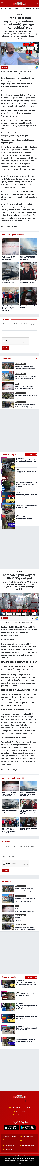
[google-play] (28, 1128)
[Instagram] (19, 1122)
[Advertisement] (19, 430)
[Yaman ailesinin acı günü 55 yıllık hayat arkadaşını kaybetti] (29, 271)
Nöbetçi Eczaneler (10, 1136)
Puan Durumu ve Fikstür (29, 1140)
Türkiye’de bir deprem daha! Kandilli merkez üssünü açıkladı (9, 258)
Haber (19, 14)
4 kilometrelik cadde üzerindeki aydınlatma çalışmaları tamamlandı (26, 367)
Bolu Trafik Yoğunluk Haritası (10, 1141)
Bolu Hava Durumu (28, 1136)
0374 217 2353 (20, 1111)
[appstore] (11, 1128)
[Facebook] (13, 1122)
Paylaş (5, 67)
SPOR (10, 9)
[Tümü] (36, 359)
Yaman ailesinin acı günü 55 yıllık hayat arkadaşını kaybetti (28, 282)
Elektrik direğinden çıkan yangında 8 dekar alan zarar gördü (28, 258)
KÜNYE (28, 9)
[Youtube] (22, 1122)
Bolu (16, 383)
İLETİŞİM (30, 1156)
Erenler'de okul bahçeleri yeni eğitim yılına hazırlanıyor (26, 378)
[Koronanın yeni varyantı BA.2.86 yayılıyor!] (19, 604)
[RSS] (26, 1122)
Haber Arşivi (8, 1149)
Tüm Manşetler (9, 1145)
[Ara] (37, 3)
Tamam (19, 1163)
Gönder (5, 348)
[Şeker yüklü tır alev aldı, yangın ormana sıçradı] (10, 271)
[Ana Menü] (2, 3)
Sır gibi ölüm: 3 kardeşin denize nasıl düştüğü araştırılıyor (26, 406)
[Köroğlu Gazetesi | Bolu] (19, 3)
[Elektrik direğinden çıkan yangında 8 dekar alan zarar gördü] (29, 246)
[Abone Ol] (36, 68)
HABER (3, 9)
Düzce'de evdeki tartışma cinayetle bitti (26, 397)
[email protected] (30, 1101)
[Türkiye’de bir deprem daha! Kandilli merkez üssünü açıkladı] (10, 246)
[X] (16, 1122)
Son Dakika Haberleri (28, 1145)
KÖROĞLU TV (19, 9)
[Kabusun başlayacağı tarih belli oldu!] (29, 296)
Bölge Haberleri (20, 363)
